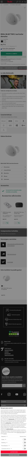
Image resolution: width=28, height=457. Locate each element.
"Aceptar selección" (9, 428)
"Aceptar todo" (8, 422)
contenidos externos (5, 448)
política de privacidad (21, 432)
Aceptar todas (14, 452)
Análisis (2, 439)
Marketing (3, 442)
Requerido (3, 436)
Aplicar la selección (14, 455)
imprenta (5, 433)
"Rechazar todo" (11, 418)
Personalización (4, 445)
